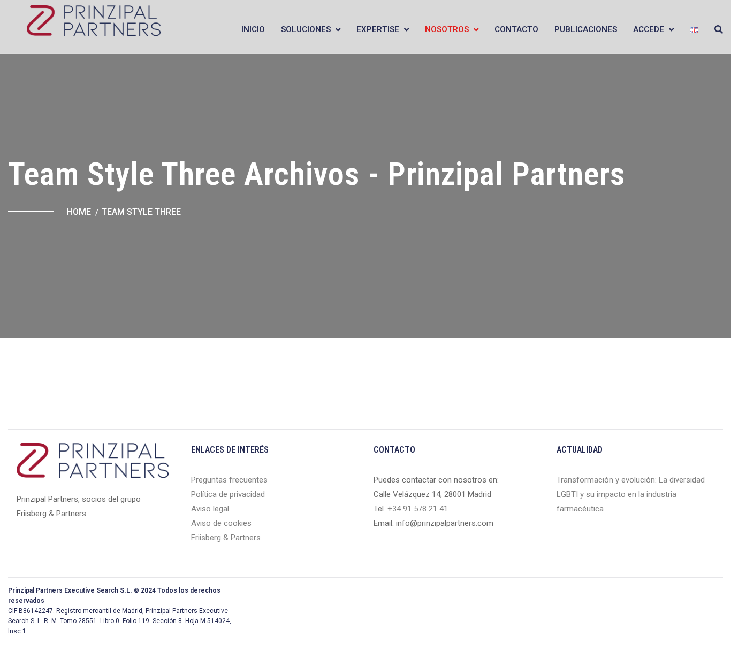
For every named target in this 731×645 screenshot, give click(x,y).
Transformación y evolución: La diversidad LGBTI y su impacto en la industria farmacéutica (631, 494)
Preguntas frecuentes (229, 480)
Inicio (253, 29)
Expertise (377, 29)
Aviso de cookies (221, 523)
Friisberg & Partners (226, 537)
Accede (648, 29)
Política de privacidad (228, 494)
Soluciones (306, 29)
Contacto (516, 29)
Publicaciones (585, 29)
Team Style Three (141, 212)
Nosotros (447, 29)
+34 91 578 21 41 (417, 509)
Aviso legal (210, 509)
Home (79, 212)
